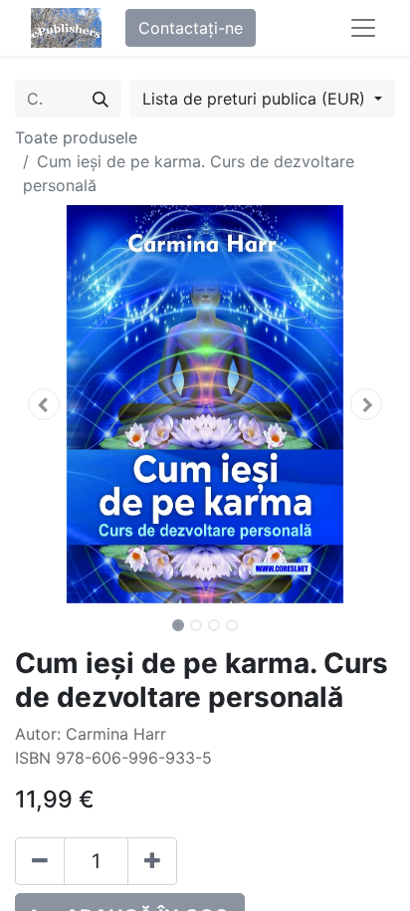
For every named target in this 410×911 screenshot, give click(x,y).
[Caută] (100, 98)
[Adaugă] (152, 861)
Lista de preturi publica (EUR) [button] (256, 99)
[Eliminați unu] (40, 861)
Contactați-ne (190, 28)
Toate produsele (76, 137)
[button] (43, 404)
